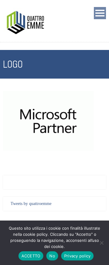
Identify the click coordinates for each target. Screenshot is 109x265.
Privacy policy (77, 255)
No (52, 255)
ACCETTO (31, 255)
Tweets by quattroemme (31, 203)
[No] (101, 243)
